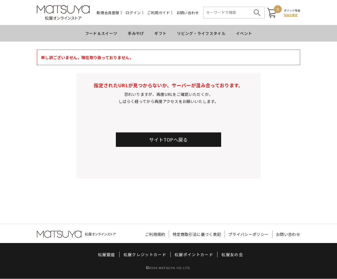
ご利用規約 (155, 234)
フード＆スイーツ (101, 33)
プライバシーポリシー (248, 234)
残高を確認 (291, 15)
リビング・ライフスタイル (201, 33)
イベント (244, 33)
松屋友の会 (232, 254)
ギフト (160, 33)
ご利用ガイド (158, 12)
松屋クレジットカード (145, 254)
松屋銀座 (106, 254)
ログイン (133, 12)
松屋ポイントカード (194, 254)
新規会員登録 (108, 12)
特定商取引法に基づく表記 (197, 234)
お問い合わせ (187, 12)
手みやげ (136, 33)
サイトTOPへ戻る (168, 139)
